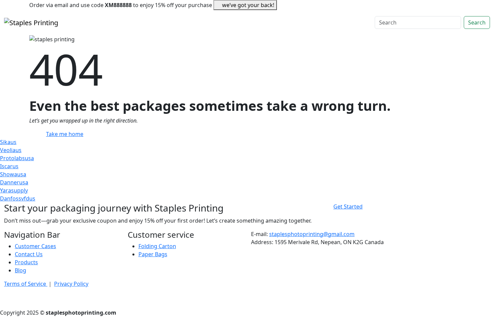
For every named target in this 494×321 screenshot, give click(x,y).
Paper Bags (152, 254)
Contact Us (29, 254)
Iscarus (9, 166)
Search (477, 22)
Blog (20, 270)
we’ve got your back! (248, 5)
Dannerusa (14, 182)
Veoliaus (11, 150)
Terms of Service (25, 283)
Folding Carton (157, 246)
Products (26, 262)
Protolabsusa (17, 158)
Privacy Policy (71, 283)
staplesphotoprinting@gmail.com (312, 234)
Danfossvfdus (17, 198)
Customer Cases (35, 246)
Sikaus (8, 142)
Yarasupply (14, 190)
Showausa (13, 174)
